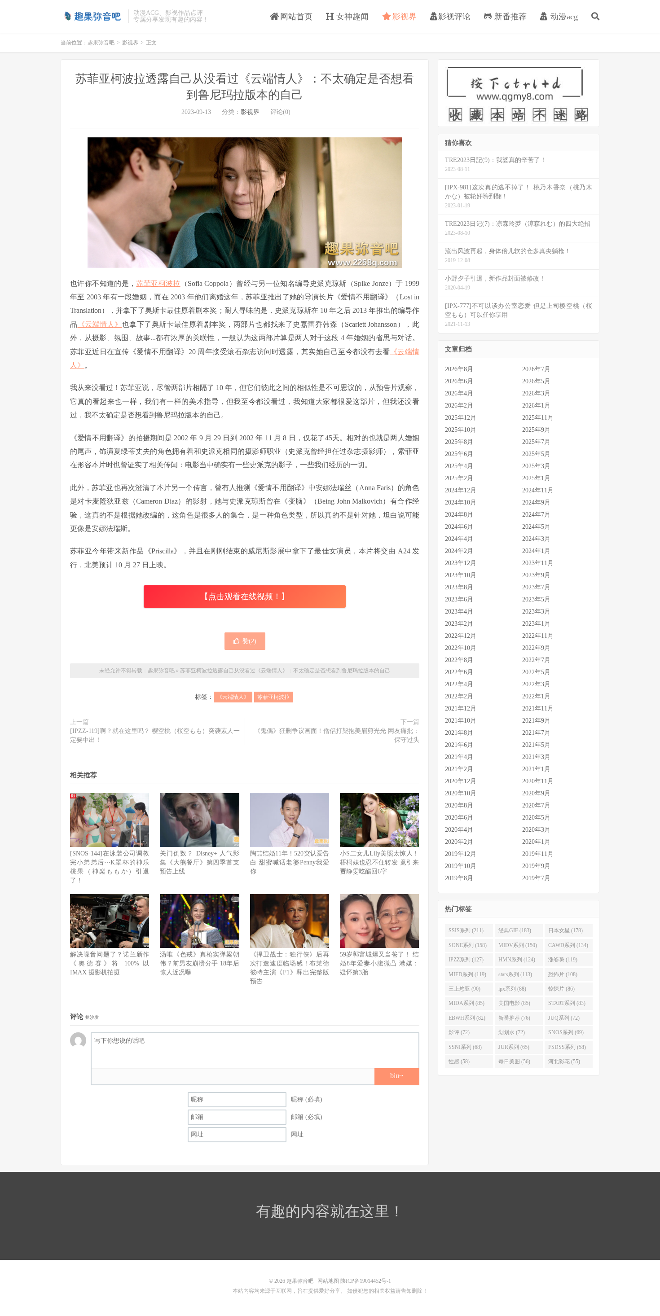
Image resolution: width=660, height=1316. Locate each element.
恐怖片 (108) (562, 974)
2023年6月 (459, 599)
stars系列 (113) (515, 974)
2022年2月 (459, 696)
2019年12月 (460, 854)
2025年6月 (459, 454)
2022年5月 (536, 672)
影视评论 (454, 16)
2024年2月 (459, 551)
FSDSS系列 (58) (567, 1047)
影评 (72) (459, 1032)
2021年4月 (459, 757)
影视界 (403, 16)
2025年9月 (536, 429)
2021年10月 (460, 720)
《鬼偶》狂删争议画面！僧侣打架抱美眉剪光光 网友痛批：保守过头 (336, 735)
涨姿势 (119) (562, 959)
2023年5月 (536, 599)
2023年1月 (536, 623)
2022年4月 (459, 684)
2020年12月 (460, 781)
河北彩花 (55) (564, 1061)
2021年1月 (536, 769)
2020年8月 (459, 805)
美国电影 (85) (514, 1003)
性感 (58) (459, 1061)
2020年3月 (536, 829)
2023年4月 (459, 611)
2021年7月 (536, 732)
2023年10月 (460, 575)
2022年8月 (459, 660)
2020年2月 (459, 841)
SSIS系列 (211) (466, 930)
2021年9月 (536, 720)
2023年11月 (538, 563)
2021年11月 (538, 708)
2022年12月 (460, 635)
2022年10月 (460, 648)
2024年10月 (460, 502)
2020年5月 (536, 817)
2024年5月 (536, 526)
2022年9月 (536, 648)
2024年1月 (536, 551)
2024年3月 (536, 538)
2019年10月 (460, 866)
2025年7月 (536, 442)
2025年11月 (538, 417)
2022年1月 (536, 696)
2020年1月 (536, 841)
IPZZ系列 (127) (466, 959)
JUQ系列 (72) (564, 1018)
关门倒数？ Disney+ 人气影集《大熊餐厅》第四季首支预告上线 (199, 862)
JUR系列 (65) (513, 1047)
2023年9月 (536, 575)
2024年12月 (460, 490)
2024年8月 (459, 514)
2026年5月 (536, 381)
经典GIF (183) (514, 930)
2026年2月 (459, 405)
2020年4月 (459, 829)
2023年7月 (536, 587)
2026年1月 (536, 405)
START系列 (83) (566, 1003)
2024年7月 (536, 514)
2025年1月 (536, 478)
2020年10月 (460, 793)
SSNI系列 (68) (465, 1047)
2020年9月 (536, 793)
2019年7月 (536, 878)
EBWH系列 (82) (467, 1018)
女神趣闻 (351, 16)
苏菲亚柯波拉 (158, 283)
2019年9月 (536, 866)
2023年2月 (459, 623)
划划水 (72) (511, 1032)
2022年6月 (459, 672)
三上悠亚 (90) (464, 989)
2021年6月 (459, 744)
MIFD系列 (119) (467, 974)
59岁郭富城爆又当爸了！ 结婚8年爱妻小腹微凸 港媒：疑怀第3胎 (379, 963)
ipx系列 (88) (512, 989)
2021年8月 (459, 732)
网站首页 (295, 16)
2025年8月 (459, 442)
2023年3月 (536, 611)
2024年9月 (536, 502)
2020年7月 (536, 805)
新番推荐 (509, 16)
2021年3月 (536, 757)
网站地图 (328, 1281)
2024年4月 (459, 538)
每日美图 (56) (514, 1061)
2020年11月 (538, 781)
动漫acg (563, 16)
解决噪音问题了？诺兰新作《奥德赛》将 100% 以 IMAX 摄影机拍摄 (109, 963)
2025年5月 (536, 454)
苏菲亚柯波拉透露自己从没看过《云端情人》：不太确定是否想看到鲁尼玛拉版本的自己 (285, 670)
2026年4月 (459, 393)
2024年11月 (538, 490)
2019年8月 (459, 878)
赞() (249, 641)
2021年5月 (536, 744)
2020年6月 (459, 817)
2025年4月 (459, 466)
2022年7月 (536, 660)
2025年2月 (459, 478)
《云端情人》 (100, 324)
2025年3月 (536, 466)
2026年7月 (536, 369)
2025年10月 (460, 429)
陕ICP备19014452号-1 (365, 1281)
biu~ (396, 1075)
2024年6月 (459, 526)
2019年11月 (538, 854)
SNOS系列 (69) (566, 1032)
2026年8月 (459, 369)
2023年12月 (460, 563)
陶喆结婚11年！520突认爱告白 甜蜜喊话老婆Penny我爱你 (289, 862)
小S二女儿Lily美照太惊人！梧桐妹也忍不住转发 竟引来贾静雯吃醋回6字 (379, 862)
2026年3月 (536, 393)
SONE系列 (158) (468, 945)
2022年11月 (538, 635)
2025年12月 (460, 417)
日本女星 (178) (565, 930)
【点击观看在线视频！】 (244, 596)
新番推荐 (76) (514, 1018)
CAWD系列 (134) (568, 945)
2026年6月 (459, 381)
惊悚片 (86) (561, 989)
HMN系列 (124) (516, 959)
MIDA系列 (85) (466, 1003)
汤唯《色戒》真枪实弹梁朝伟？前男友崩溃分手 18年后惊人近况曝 (199, 963)
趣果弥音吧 (92, 16)
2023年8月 (459, 587)
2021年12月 (460, 708)
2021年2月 (459, 769)
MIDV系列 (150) (517, 945)
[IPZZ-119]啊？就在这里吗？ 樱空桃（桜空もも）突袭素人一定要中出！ (155, 735)
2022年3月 (536, 684)
